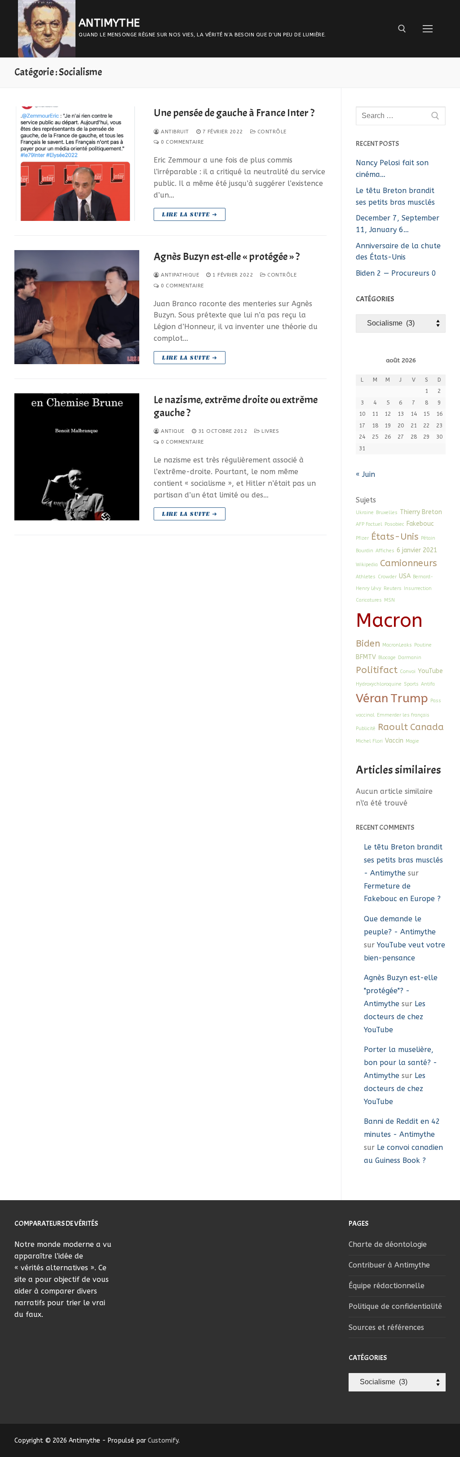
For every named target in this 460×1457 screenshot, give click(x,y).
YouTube (430, 671)
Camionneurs (408, 563)
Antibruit (174, 131)
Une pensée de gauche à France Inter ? (234, 112)
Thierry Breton (421, 512)
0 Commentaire (181, 142)
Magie (412, 741)
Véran (372, 698)
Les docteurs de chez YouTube (394, 1016)
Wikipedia (367, 565)
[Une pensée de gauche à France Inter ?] (76, 163)
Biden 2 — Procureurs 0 (396, 273)
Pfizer (362, 538)
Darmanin (409, 657)
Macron (389, 620)
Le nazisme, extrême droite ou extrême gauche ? (236, 406)
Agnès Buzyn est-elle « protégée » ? (227, 256)
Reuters (393, 588)
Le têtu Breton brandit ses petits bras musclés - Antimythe (403, 860)
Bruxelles (387, 512)
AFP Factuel (369, 524)
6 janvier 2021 (417, 550)
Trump (409, 698)
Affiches (385, 551)
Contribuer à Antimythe (389, 1265)
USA (405, 576)
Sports (411, 684)
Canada (427, 727)
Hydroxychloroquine (379, 684)
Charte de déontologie (388, 1244)
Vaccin (394, 740)
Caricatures (369, 600)
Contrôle (271, 131)
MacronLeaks (397, 645)
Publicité (366, 728)
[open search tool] (402, 29)
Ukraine (365, 512)
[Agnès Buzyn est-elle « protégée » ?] (76, 307)
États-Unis (395, 536)
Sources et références (386, 1327)
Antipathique (179, 275)
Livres (269, 431)
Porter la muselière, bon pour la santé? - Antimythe (400, 1062)
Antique (172, 431)
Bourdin (364, 551)
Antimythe (109, 23)
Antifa (428, 684)
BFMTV (366, 657)
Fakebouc (420, 524)
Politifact (377, 670)
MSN (389, 600)
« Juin (365, 474)
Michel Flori (369, 741)
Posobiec (394, 524)
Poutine (423, 645)
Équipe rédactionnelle (387, 1285)
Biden (368, 643)
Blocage (387, 657)
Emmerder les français (403, 715)
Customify (163, 1440)
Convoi (408, 671)
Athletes (366, 577)
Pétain (428, 538)
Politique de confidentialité (395, 1306)
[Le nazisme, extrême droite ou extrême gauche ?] (76, 456)
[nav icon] (427, 28)
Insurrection (418, 588)
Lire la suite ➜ (189, 214)
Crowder (387, 577)
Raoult (393, 727)
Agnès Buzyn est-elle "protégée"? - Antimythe (401, 990)
